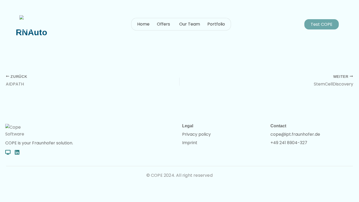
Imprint (189, 143)
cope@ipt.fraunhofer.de (295, 134)
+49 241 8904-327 (288, 143)
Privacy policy (196, 134)
